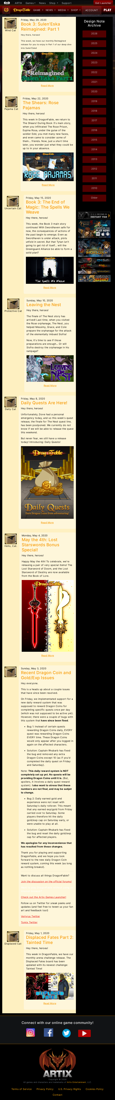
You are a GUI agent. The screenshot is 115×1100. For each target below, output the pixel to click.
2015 (94, 139)
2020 (94, 91)
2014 (94, 149)
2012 (94, 168)
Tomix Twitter (29, 922)
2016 (94, 130)
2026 (94, 33)
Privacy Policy (45, 1089)
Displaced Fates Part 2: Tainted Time (50, 940)
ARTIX (18, 3)
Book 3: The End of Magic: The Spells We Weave (48, 207)
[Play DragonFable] (108, 10)
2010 (94, 188)
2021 (94, 81)
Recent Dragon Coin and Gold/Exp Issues (46, 675)
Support (67, 3)
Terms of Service (21, 1089)
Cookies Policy (95, 1089)
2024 (94, 52)
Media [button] (62, 10)
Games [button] (30, 3)
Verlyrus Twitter (30, 916)
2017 (94, 120)
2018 (94, 110)
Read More (47, 85)
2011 (94, 178)
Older (94, 197)
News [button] (50, 10)
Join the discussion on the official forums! (46, 881)
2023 (94, 62)
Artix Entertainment (76, 1082)
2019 (94, 101)
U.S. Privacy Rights (69, 1089)
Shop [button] (52, 3)
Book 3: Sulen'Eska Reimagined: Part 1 (40, 26)
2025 (94, 43)
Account (91, 10)
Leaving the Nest (44, 304)
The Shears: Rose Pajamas (41, 105)
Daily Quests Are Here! (44, 402)
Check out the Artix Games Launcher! (43, 897)
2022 (94, 72)
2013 (94, 159)
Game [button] (37, 10)
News (42, 3)
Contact (57, 1094)
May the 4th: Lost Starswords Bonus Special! (40, 544)
